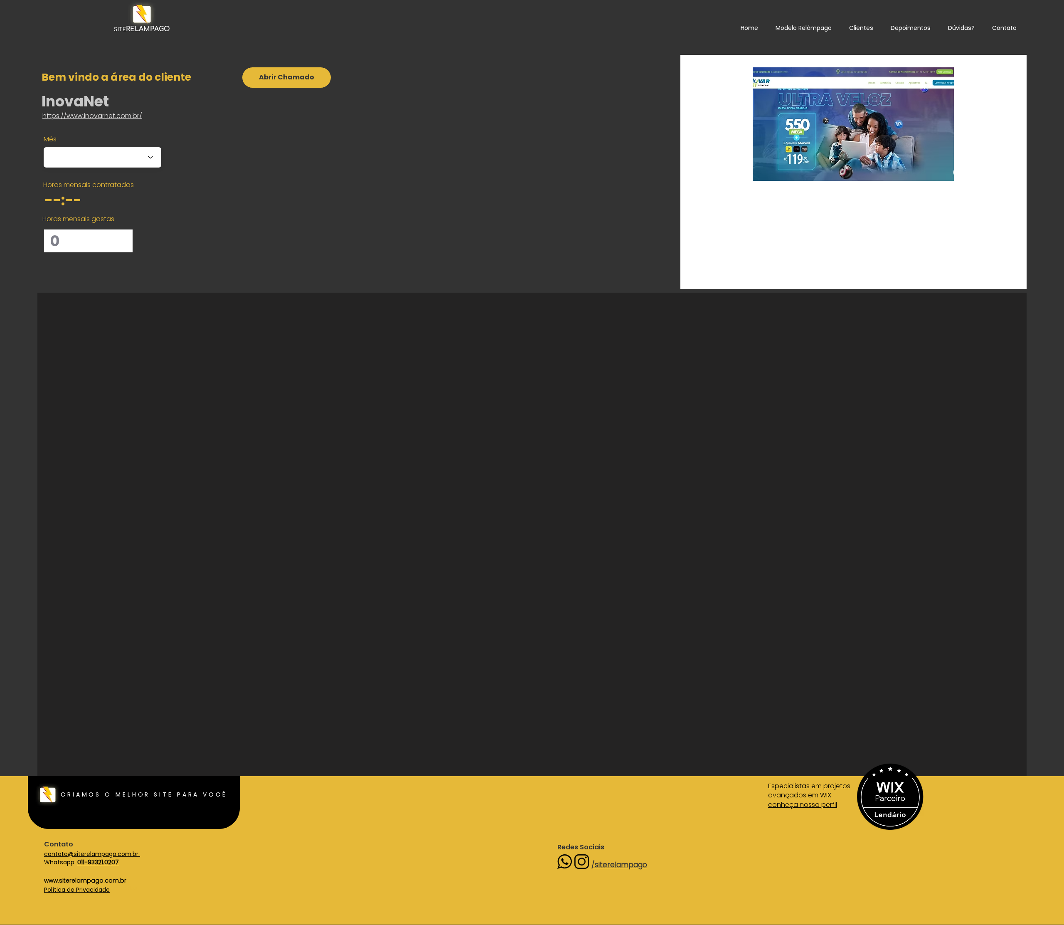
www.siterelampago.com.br (85, 880)
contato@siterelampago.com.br (92, 854)
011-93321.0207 (98, 862)
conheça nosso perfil (802, 804)
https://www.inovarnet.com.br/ (92, 116)
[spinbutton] (74, 200)
